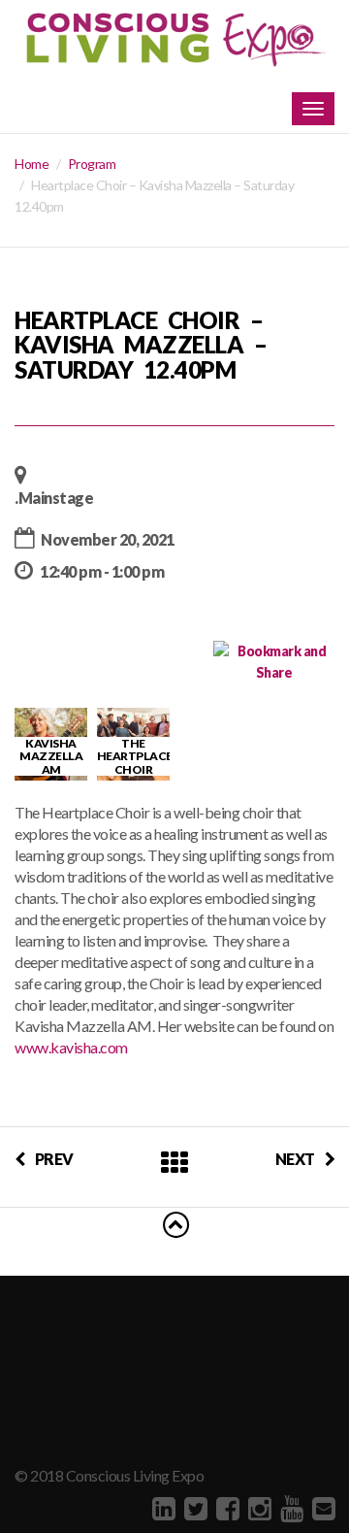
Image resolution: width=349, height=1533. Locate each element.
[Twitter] (193, 1507)
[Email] (321, 1507)
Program (92, 163)
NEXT (295, 1159)
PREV (54, 1159)
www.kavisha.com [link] (71, 1047)
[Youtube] (289, 1507)
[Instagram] (257, 1507)
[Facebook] (225, 1507)
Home (31, 163)
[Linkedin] (161, 1507)
